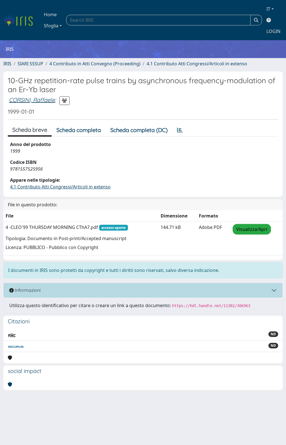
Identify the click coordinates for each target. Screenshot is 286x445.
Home (50, 14)
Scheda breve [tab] (29, 129)
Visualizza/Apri (251, 229)
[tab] (179, 130)
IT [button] (268, 9)
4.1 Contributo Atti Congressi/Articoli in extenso (197, 64)
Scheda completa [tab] (78, 129)
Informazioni (27, 290)
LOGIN (273, 31)
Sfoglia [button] (51, 26)
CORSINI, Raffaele (32, 99)
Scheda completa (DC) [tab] (139, 129)
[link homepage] (20, 20)
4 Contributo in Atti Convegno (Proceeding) (94, 64)
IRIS (7, 64)
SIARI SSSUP (30, 64)
